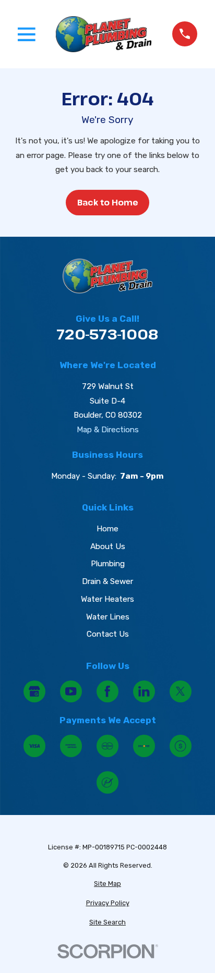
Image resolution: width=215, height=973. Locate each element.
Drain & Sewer (107, 581)
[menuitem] (107, 884)
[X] (181, 691)
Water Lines (107, 617)
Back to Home (107, 202)
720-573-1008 (107, 334)
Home (107, 528)
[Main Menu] (26, 34)
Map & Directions (108, 429)
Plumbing (108, 563)
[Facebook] (108, 691)
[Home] (103, 34)
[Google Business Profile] (34, 691)
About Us (107, 546)
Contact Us (108, 634)
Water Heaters (107, 599)
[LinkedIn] (144, 691)
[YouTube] (71, 691)
